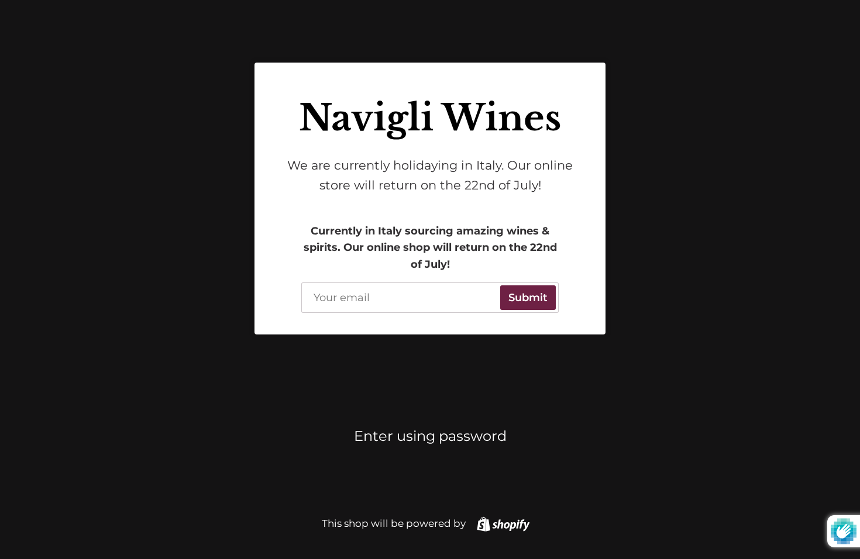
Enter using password (430, 435)
